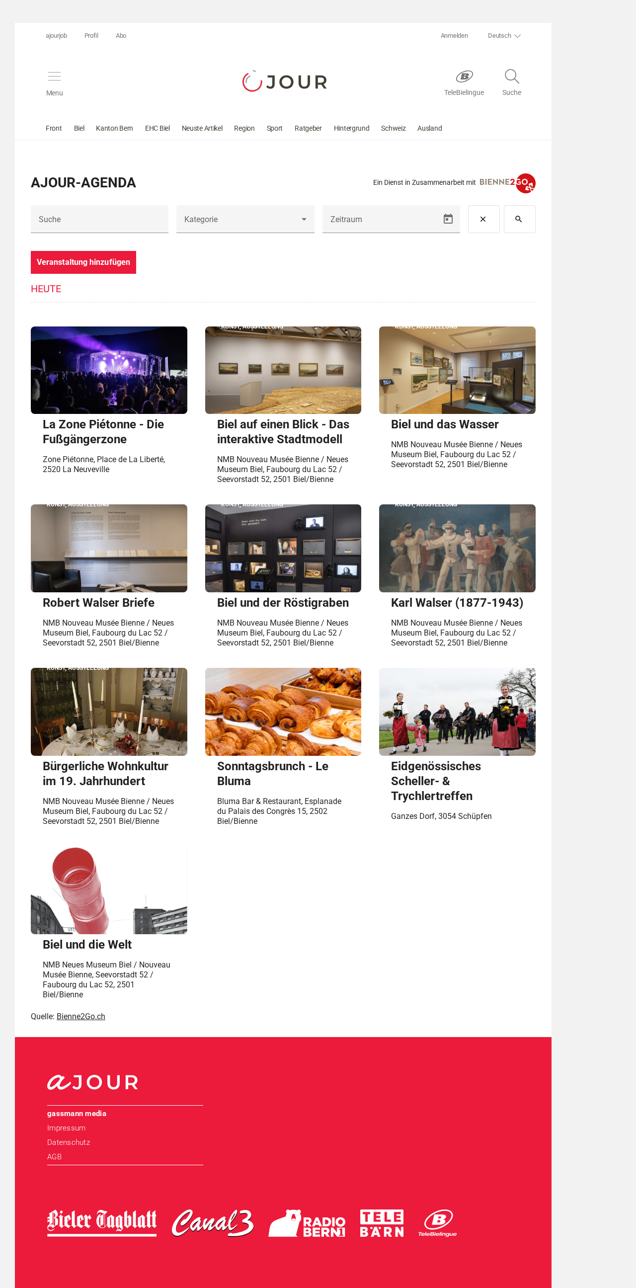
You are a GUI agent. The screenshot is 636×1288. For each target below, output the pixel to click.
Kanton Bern (114, 128)
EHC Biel (157, 128)
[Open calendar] (448, 219)
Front (54, 128)
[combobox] (245, 223)
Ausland (429, 128)
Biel (79, 128)
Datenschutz (68, 1142)
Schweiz (393, 128)
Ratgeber (308, 128)
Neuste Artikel (202, 128)
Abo (121, 35)
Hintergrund (352, 128)
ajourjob (56, 35)
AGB (54, 1156)
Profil (91, 35)
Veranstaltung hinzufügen (83, 262)
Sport (275, 128)
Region (244, 128)
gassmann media (76, 1113)
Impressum (66, 1128)
